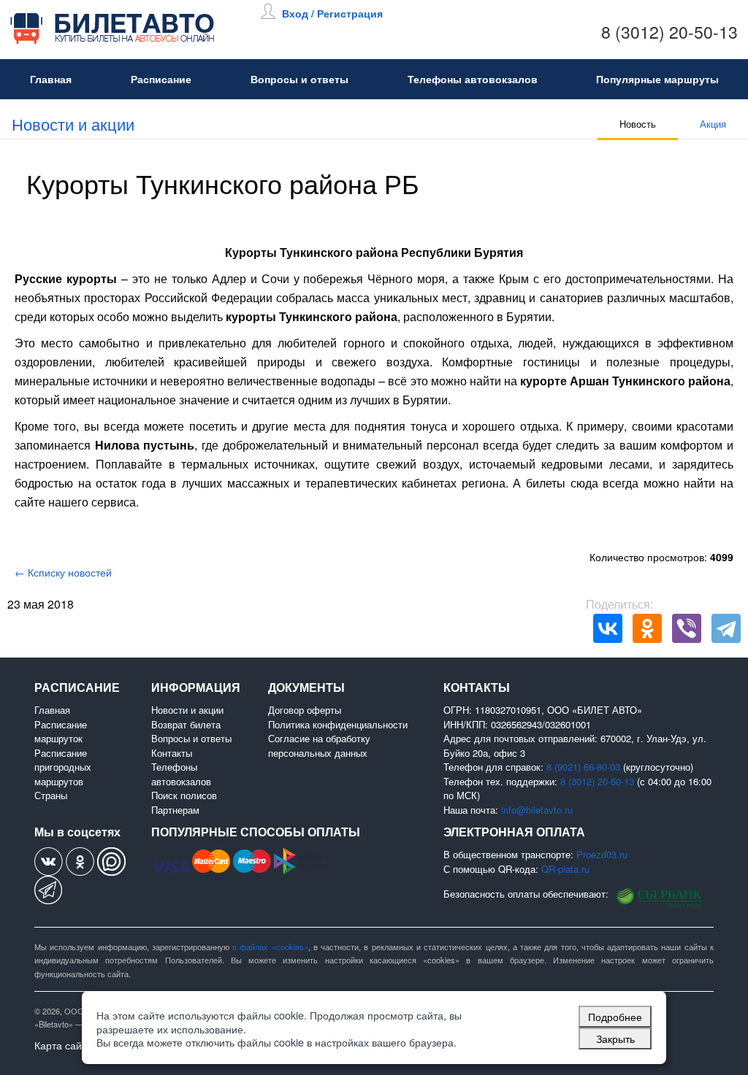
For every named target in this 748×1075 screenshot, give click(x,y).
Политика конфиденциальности (338, 724)
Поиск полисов (184, 795)
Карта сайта (63, 1045)
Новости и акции (73, 123)
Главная (51, 79)
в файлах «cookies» (270, 946)
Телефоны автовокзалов (473, 79)
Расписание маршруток (60, 731)
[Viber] (686, 628)
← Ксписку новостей (63, 572)
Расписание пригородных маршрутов (62, 767)
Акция (713, 124)
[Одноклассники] (647, 628)
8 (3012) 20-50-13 (669, 32)
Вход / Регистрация (332, 13)
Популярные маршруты (657, 79)
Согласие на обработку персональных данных (319, 745)
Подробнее (615, 1016)
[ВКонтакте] (607, 628)
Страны (50, 795)
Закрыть (615, 1038)
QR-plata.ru (565, 869)
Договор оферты (304, 710)
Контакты (171, 753)
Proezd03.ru (601, 854)
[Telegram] (726, 628)
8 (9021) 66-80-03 (583, 767)
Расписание (161, 79)
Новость (637, 124)
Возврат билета (186, 724)
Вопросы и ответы (299, 79)
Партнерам (175, 810)
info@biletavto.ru (537, 810)
